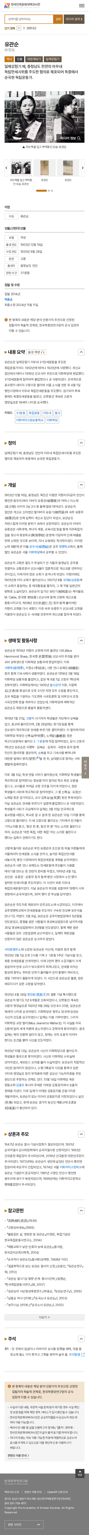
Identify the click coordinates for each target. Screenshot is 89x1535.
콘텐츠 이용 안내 (17, 1455)
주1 (38, 757)
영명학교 (64, 546)
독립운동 (34, 413)
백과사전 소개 (12, 1492)
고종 (29, 718)
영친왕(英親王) (37, 994)
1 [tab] (41, 191)
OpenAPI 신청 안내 (57, 1492)
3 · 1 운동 (39, 741)
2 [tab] (49, 191)
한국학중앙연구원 (16, 1482)
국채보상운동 (71, 580)
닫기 (81, 352)
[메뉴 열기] (81, 5)
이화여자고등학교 (71, 1167)
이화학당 (52, 420)
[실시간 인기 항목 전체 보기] (19, 28)
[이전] (6, 168)
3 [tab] (52, 191)
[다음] (82, 168)
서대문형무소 (13, 949)
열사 (57, 413)
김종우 (20, 1085)
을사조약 (55, 685)
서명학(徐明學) (14, 668)
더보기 (43, 1317)
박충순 (9, 299)
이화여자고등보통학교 (30, 420)
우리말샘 (74, 1354)
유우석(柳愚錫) (39, 546)
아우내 (47, 413)
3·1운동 (20, 413)
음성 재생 (34, 352)
